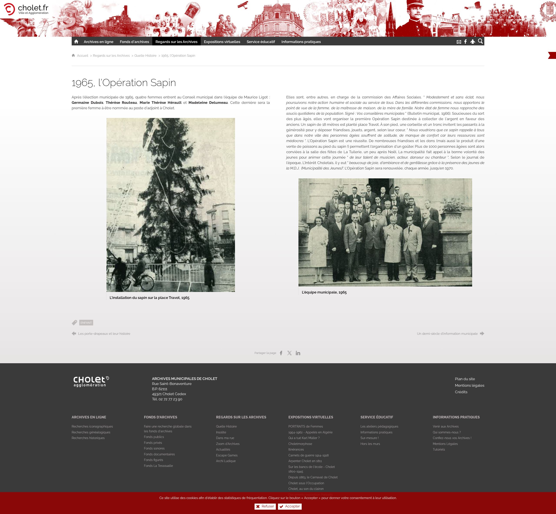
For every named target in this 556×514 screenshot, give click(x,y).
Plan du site (465, 379)
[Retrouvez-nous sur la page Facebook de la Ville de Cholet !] (465, 41)
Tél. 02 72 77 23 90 (167, 399)
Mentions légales (469, 385)
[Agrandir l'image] (170, 204)
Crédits (461, 392)
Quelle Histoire (145, 56)
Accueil (83, 56)
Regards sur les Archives (111, 56)
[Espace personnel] (473, 41)
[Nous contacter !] (459, 41)
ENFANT (86, 322)
